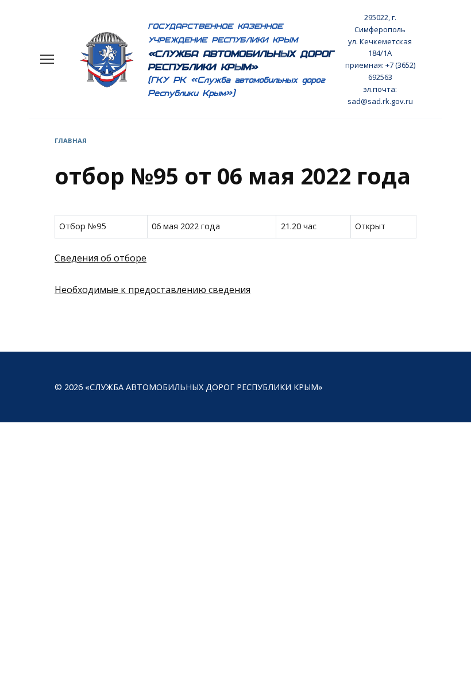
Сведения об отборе (100, 258)
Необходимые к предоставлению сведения (152, 289)
